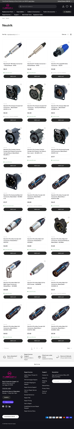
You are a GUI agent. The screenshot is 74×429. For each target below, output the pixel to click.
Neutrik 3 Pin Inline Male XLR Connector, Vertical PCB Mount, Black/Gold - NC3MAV (60, 240)
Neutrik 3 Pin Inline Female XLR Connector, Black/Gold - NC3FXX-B (36, 196)
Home (3, 18)
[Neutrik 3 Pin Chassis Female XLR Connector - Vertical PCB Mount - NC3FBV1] (37, 92)
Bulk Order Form (27, 14)
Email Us (6, 397)
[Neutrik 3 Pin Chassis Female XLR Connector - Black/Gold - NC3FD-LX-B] (13, 92)
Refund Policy (45, 385)
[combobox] (37, 6)
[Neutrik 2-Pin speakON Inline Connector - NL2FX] (60, 50)
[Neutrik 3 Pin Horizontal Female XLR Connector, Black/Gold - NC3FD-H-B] (60, 136)
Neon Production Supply (11, 423)
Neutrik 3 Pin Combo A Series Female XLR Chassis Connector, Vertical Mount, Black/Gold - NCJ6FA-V (13, 152)
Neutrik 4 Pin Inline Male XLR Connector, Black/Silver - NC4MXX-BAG (59, 328)
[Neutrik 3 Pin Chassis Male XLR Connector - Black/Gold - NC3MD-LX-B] (60, 92)
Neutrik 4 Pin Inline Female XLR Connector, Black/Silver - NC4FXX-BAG (36, 328)
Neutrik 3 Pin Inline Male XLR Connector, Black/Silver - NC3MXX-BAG (12, 328)
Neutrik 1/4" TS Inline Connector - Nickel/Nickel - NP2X (37, 64)
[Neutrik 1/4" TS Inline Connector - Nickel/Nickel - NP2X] (37, 50)
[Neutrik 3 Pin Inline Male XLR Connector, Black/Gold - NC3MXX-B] (60, 269)
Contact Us (45, 375)
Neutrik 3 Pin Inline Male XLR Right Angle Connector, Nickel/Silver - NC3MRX (12, 284)
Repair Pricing (28, 400)
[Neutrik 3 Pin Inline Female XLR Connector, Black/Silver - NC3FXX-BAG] (60, 181)
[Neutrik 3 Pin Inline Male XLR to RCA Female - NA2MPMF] (37, 269)
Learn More (31, 1)
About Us (44, 378)
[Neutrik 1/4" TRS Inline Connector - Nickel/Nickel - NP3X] (13, 50)
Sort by (4, 34)
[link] (16, 348)
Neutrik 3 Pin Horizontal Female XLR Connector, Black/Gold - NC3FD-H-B (60, 151)
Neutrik (7, 18)
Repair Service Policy (29, 411)
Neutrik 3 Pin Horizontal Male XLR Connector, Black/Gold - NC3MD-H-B (13, 196)
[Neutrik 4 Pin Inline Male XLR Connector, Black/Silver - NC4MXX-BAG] (60, 313)
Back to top (37, 364)
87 (41, 348)
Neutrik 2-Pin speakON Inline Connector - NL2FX (59, 64)
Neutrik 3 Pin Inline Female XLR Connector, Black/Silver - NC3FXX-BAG (60, 196)
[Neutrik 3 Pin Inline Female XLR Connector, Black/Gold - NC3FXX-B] (37, 181)
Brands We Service (29, 395)
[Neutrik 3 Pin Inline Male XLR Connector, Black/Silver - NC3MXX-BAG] (13, 313)
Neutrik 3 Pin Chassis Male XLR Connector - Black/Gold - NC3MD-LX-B (60, 107)
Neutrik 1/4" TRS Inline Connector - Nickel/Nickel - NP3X (13, 64)
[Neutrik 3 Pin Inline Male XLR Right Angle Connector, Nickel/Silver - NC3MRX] (13, 269)
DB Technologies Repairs (30, 379)
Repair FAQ (27, 397)
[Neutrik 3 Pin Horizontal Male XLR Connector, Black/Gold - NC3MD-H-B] (13, 181)
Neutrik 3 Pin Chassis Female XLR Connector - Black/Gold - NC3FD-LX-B (13, 107)
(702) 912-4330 (6, 388)
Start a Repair (28, 403)
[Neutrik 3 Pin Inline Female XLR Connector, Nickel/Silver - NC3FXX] (13, 225)
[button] (70, 6)
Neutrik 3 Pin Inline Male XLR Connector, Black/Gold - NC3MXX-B (59, 284)
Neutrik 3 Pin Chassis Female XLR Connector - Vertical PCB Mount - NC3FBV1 (36, 107)
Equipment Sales (38, 14)
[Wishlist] (67, 6)
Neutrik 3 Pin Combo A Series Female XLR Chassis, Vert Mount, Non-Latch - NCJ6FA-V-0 (36, 151)
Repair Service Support (30, 387)
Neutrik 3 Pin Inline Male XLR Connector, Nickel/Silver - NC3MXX (35, 240)
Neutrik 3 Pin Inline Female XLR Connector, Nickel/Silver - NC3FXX (12, 240)
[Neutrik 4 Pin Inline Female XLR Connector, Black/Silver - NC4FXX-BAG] (37, 313)
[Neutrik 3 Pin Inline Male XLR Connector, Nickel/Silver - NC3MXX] (37, 225)
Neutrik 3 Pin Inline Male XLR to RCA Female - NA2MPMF (36, 283)
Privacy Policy (46, 388)
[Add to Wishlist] (21, 42)
